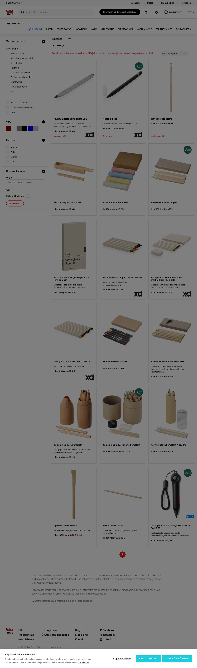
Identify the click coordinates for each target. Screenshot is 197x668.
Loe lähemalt (83, 662)
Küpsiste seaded (122, 659)
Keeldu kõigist (148, 659)
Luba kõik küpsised (177, 659)
